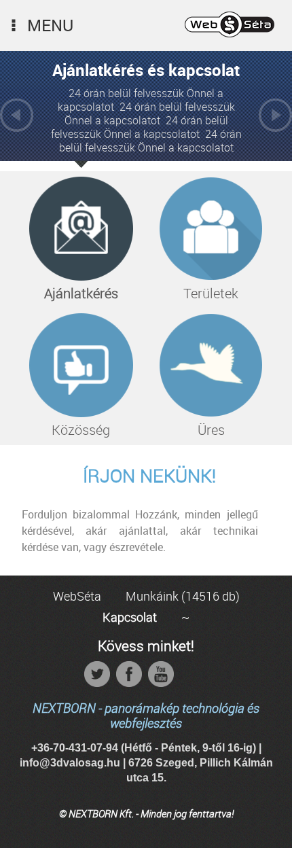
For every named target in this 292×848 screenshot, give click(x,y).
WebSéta (77, 596)
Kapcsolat (130, 617)
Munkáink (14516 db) (183, 596)
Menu (50, 25)
